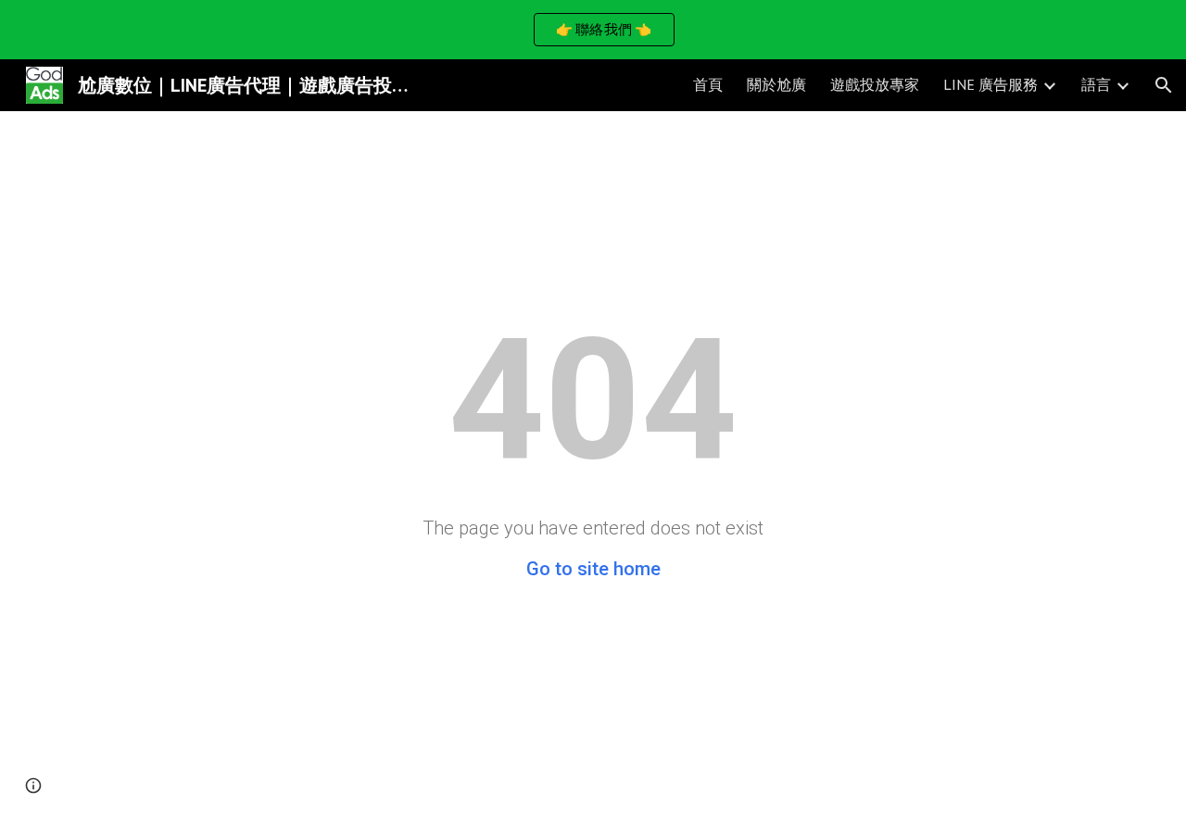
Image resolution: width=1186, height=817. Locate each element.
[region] (593, 29)
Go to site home (593, 569)
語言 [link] (1096, 84)
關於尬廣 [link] (776, 84)
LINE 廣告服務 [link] (990, 84)
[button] (1164, 85)
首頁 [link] (708, 84)
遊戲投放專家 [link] (874, 84)
